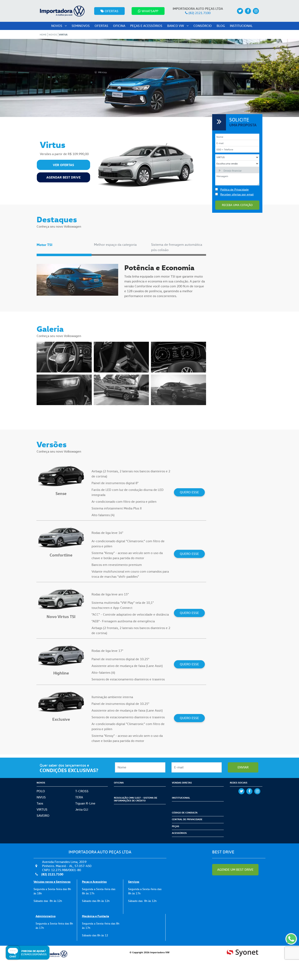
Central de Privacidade (187, 819)
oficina (119, 26)
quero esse (189, 492)
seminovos (81, 26)
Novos (57, 26)
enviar (243, 767)
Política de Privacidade (234, 189)
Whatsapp (149, 11)
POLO (41, 791)
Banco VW (176, 26)
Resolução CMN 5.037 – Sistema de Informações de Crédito (135, 799)
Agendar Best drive (63, 177)
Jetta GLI (81, 809)
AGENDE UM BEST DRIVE (235, 870)
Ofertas (111, 11)
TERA (79, 797)
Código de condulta (185, 812)
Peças (175, 826)
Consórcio (202, 26)
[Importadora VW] (62, 10)
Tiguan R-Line (85, 803)
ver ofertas (63, 165)
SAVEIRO (43, 816)
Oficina (119, 782)
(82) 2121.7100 (200, 13)
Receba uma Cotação (237, 205)
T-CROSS (81, 791)
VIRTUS (42, 809)
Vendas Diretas (182, 782)
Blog (221, 26)
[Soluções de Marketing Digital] (242, 952)
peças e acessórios (146, 26)
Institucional (241, 26)
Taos (40, 803)
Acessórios (179, 832)
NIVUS (41, 797)
